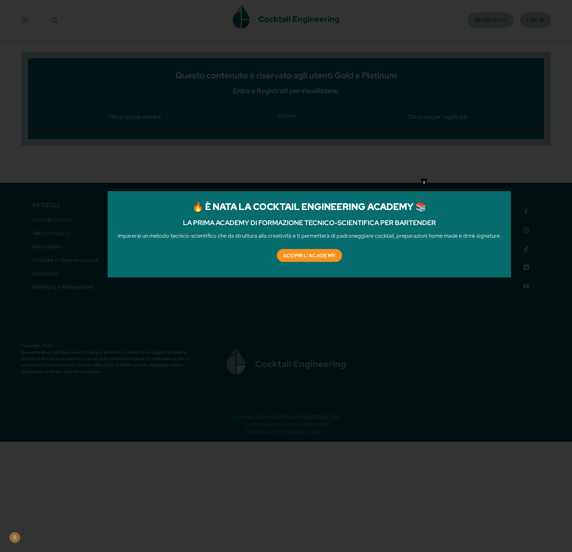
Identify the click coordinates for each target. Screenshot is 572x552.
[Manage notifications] (14, 537)
